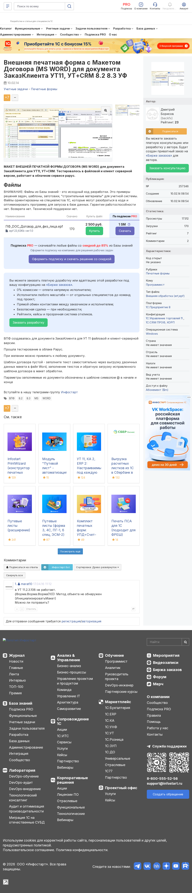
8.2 (20, 398)
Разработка (18, 735)
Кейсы (62, 755)
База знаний (20, 703)
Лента (14, 674)
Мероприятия (166, 655)
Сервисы (64, 742)
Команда (64, 690)
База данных (19, 741)
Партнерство (68, 761)
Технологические (71, 814)
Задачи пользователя (27, 728)
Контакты (155, 734)
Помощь (154, 722)
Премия (15, 693)
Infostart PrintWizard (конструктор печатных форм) (19, 468)
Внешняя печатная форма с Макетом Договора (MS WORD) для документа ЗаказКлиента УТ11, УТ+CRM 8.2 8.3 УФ (65, 69)
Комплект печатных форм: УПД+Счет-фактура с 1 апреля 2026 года (87, 534)
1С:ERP (110, 714)
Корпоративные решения (72, 780)
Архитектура (67, 702)
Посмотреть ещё (70, 551)
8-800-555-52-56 (162, 779)
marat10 (26, 584)
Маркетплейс (118, 702)
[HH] (156, 866)
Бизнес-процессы (71, 672)
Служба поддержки (169, 746)
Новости (16, 661)
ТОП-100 (16, 687)
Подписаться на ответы (23, 567)
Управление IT (68, 696)
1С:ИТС (63, 736)
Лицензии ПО (68, 794)
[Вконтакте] (147, 866)
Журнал (17, 655)
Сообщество (19, 760)
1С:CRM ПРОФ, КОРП (160, 322)
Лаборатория (22, 770)
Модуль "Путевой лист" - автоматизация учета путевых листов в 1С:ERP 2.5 (54, 472)
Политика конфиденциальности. (82, 850)
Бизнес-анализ (69, 666)
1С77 (108, 771)
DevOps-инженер (119, 685)
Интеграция (18, 754)
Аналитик (112, 668)
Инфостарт (69, 392)
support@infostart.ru (164, 783)
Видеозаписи (165, 662)
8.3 (28, 398)
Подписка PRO (21, 709)
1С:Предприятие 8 (158, 307)
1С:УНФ (111, 727)
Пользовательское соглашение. (29, 850)
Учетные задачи (22, 722)
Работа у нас (157, 728)
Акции (62, 729)
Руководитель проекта (116, 676)
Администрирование (26, 747)
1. (16, 584)
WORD (47, 398)
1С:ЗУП (111, 746)
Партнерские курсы (121, 692)
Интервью (17, 680)
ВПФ (12, 398)
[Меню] (8, 6)
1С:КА (109, 720)
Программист (155, 284)
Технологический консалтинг (23, 797)
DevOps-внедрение (25, 789)
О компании (158, 696)
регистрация (71, 621)
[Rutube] (185, 866)
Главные (16, 668)
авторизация (91, 621)
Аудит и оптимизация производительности (26, 808)
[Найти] (185, 642)
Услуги (62, 748)
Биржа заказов (167, 669)
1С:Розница (114, 739)
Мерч (158, 684)
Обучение (114, 655)
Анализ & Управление (68, 657)
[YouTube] (176, 866)
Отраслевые (67, 801)
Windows (152, 333)
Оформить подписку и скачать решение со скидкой (71, 259)
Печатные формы (158, 273)
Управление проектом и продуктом (75, 681)
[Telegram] (137, 866)
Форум (159, 677)
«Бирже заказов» (59, 285)
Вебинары (65, 767)
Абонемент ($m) (157, 390)
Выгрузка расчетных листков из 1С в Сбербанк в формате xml (122, 468)
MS (36, 398)
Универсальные (117, 758)
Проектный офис (121, 788)
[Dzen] (166, 866)
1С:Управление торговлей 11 (164, 318)
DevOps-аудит (21, 782)
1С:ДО (110, 752)
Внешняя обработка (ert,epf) (165, 296)
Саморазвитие (69, 709)
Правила (154, 715)
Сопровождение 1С (73, 721)
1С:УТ (109, 733)
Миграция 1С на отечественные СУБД (27, 820)
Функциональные (23, 716)
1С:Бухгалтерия (117, 708)
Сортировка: (96, 567)
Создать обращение (168, 794)
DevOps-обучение (24, 776)
